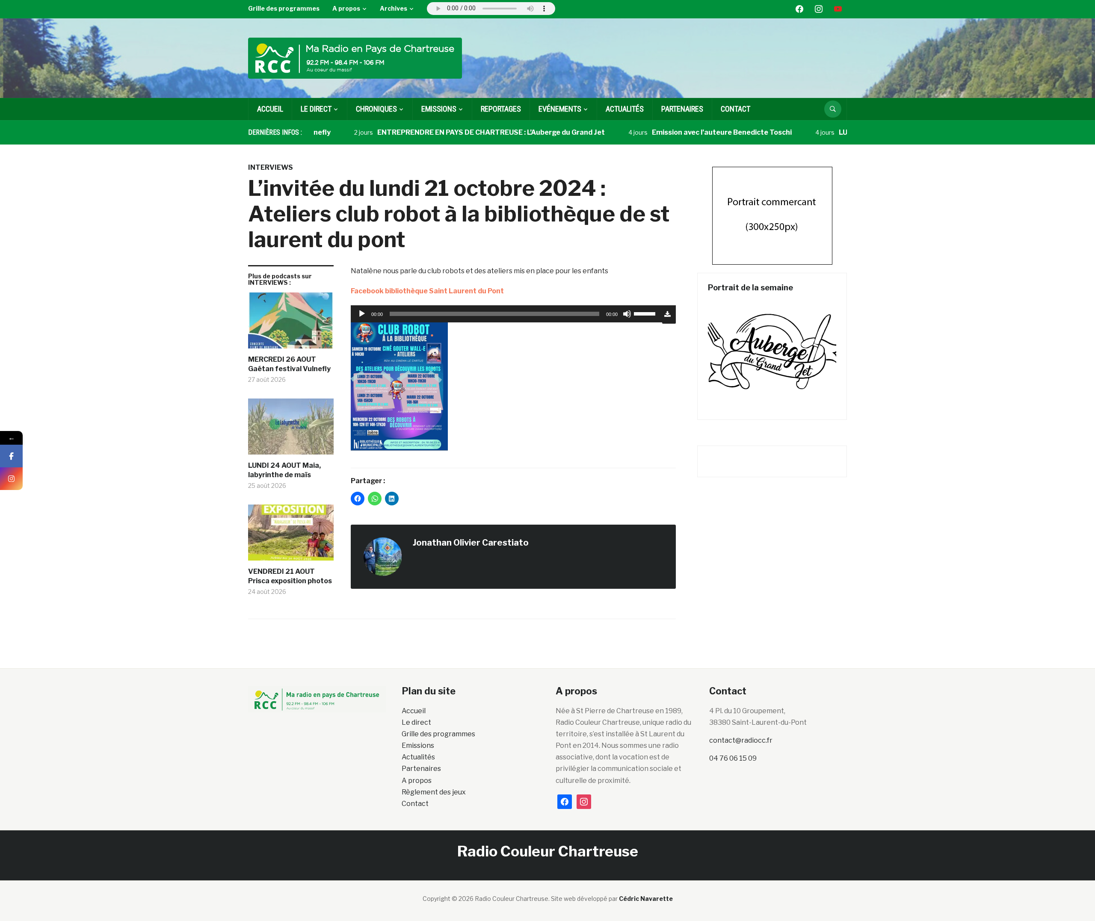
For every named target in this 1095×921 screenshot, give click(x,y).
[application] (506, 313)
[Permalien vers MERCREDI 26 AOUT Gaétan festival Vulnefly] (291, 323)
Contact (735, 108)
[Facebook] (11, 456)
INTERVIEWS (270, 167)
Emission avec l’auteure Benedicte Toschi (694, 132)
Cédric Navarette (646, 898)
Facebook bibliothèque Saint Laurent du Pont (427, 291)
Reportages (501, 108)
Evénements (560, 108)
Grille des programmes (284, 8)
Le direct (316, 108)
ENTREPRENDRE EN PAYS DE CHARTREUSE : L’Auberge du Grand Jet (463, 132)
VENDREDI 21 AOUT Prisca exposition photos (290, 576)
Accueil (270, 108)
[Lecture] (362, 314)
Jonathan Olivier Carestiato (471, 542)
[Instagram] (11, 478)
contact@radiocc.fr (740, 740)
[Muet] (627, 314)
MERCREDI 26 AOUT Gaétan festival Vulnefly (289, 364)
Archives (393, 8)
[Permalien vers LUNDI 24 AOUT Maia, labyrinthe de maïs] (291, 430)
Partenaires (682, 108)
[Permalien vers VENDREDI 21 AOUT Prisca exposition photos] (291, 536)
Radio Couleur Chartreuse (547, 851)
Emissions (418, 745)
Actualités (625, 108)
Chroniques (376, 108)
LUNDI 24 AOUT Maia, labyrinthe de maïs (284, 470)
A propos (346, 8)
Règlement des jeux (434, 792)
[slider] (646, 313)
